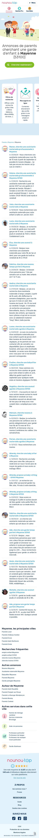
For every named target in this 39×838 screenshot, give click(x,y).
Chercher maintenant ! (21, 65)
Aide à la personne (15, 726)
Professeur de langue (16, 735)
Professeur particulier (16, 733)
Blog (19, 805)
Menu (33, 3)
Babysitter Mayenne (9, 674)
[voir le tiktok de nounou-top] (14, 818)
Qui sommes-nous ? (19, 789)
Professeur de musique (17, 737)
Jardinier (12, 715)
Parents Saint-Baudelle (10, 689)
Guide (19, 802)
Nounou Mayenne (8, 668)
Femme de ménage (16, 713)
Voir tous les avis (19, 778)
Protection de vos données (19, 829)
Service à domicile (15, 717)
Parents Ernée (7, 644)
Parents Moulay (7, 698)
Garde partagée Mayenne (11, 681)
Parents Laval (6, 632)
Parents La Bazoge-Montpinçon (13, 695)
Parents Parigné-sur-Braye (11, 692)
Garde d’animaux (15, 746)
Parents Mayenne (8, 678)
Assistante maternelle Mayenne (13, 671)
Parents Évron (7, 638)
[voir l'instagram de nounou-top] (25, 818)
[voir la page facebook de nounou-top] (19, 818)
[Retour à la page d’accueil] (9, 3)
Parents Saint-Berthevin (10, 641)
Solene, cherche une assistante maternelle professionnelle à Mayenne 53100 (22, 175)
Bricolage (12, 720)
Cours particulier (15, 740)
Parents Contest (7, 701)
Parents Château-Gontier (11, 635)
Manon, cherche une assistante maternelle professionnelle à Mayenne (22, 149)
